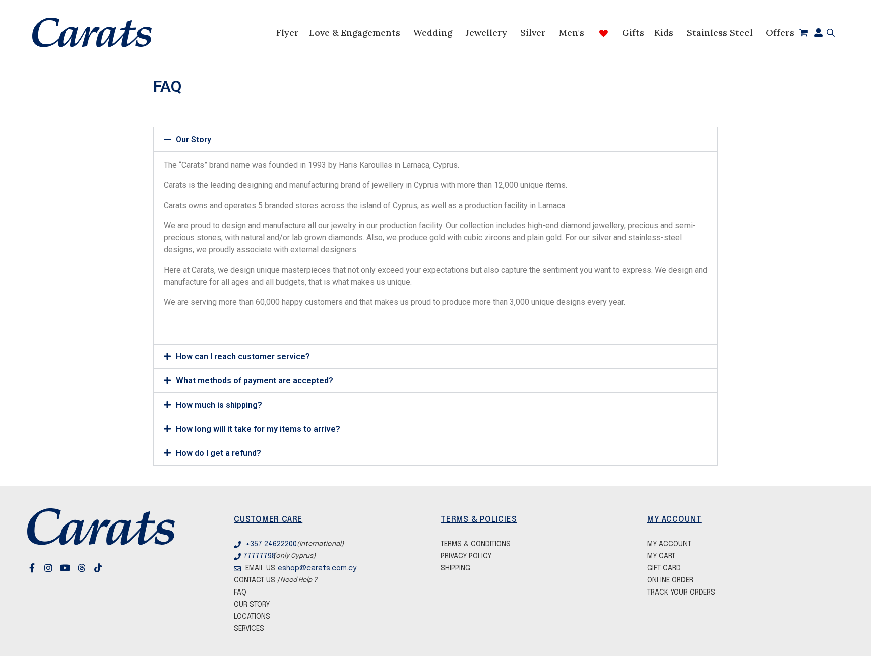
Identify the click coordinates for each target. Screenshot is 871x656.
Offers (780, 32)
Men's (571, 32)
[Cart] (803, 33)
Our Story (193, 139)
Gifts (633, 32)
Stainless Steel (720, 32)
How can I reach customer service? (243, 356)
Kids (663, 32)
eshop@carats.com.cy (310, 568)
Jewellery (486, 32)
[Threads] (89, 567)
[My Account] (818, 33)
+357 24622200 (271, 544)
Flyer (287, 32)
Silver (533, 32)
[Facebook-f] (39, 567)
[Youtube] (73, 567)
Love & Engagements (354, 32)
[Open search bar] (829, 32)
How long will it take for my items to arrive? (258, 429)
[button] (435, 139)
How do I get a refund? (218, 453)
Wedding (432, 32)
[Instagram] (56, 567)
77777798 (258, 556)
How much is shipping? (219, 405)
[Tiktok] (106, 567)
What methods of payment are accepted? (254, 380)
